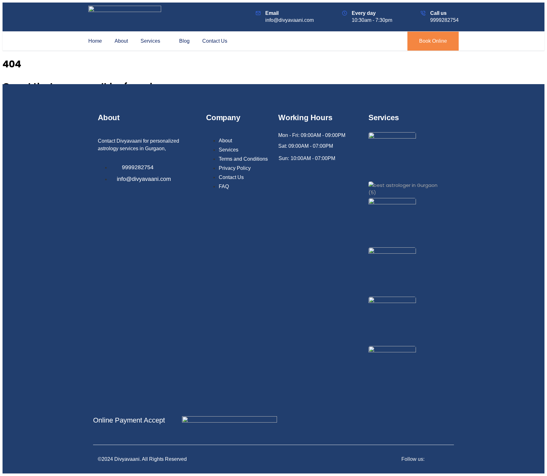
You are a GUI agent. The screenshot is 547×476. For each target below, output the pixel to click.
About (121, 41)
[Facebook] (434, 459)
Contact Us (214, 41)
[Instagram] (447, 459)
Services (150, 41)
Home (95, 41)
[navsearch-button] (391, 41)
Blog (184, 41)
